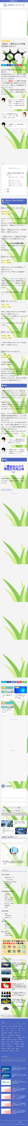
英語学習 (15, 933)
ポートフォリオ (15, 927)
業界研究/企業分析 (14, 891)
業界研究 (4, 1044)
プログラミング (14, 1030)
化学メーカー (5, 1035)
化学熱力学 (19, 1035)
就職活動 (14, 911)
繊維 (18, 1046)
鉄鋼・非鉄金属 (5, 1050)
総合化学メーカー (12, 1046)
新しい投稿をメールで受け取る (12, 810)
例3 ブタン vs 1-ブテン (15, 182)
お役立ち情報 (15, 935)
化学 (15, 896)
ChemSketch (10, 879)
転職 (15, 913)
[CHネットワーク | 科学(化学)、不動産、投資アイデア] (14, 6)
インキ (4, 1028)
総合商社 (15, 894)
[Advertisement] (14, 24)
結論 (8, 191)
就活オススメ (15, 917)
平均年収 (21, 1039)
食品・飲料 (13, 1050)
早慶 (8, 1041)
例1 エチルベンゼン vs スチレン (16, 177)
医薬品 (20, 1037)
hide (18, 168)
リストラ (21, 1030)
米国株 (23, 1044)
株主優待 (15, 924)
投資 (14, 921)
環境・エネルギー (15, 897)
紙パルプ (4, 1046)
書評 (13, 1041)
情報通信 (15, 905)
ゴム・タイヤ (15, 1028)
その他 (15, 887)
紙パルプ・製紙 (15, 903)
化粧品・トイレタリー (12, 1037)
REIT (15, 926)
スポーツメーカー (6, 1030)
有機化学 (4, 489)
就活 (16, 1039)
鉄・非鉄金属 (15, 899)
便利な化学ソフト (15, 877)
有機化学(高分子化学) (15, 881)
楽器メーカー (11, 1044)
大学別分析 (15, 915)
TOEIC (21, 1026)
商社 (25, 1037)
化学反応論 (15, 883)
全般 (15, 907)
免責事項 (19, 1122)
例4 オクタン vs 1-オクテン (16, 185)
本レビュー (24, 1041)
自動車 (23, 1046)
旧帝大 (4, 1041)
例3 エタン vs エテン (14, 180)
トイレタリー (15, 901)
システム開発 (22, 1028)
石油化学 (17, 1044)
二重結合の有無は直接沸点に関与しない (15, 173)
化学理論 (4, 1037)
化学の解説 (14, 874)
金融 (13, 1048)
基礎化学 (10, 489)
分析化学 (15, 885)
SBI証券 (16, 1026)
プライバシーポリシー (11, 1122)
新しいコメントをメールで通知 (12, 807)
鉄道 (18, 1048)
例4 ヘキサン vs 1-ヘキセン (16, 183)
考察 (8, 189)
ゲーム (9, 1028)
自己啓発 (4, 1048)
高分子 (19, 1050)
